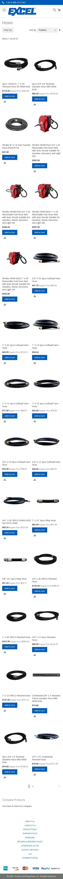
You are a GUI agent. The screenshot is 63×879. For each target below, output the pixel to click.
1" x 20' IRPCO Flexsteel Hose (16, 637)
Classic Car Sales (30, 850)
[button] (4, 101)
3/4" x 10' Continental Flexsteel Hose (42, 758)
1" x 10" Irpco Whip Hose (44, 520)
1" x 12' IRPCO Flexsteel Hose (16, 695)
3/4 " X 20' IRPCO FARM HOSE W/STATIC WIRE (16, 521)
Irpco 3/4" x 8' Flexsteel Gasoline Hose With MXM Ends (44, 86)
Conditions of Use (30, 845)
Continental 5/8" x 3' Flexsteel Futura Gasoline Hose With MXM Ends (46, 698)
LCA (30, 854)
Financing (30, 837)
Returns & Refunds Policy (30, 841)
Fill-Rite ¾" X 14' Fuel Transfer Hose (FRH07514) (16, 146)
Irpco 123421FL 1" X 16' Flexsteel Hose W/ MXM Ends (16, 85)
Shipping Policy (30, 833)
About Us (30, 821)
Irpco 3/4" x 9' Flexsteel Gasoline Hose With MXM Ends (14, 759)
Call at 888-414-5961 (16, 2)
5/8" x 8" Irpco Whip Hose (14, 578)
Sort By (32, 30)
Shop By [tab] (8, 30)
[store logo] (22, 11)
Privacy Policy (30, 829)
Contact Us (30, 825)
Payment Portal (30, 858)
